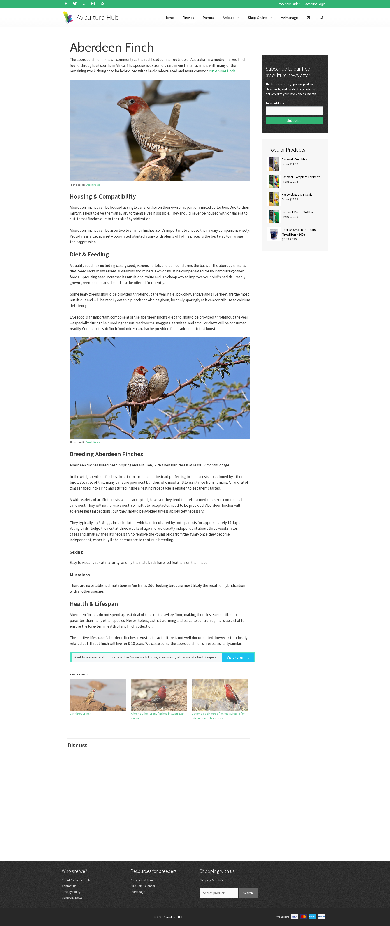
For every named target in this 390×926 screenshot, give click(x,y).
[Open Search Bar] (321, 17)
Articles (228, 18)
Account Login (315, 4)
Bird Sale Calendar (143, 886)
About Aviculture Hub (76, 880)
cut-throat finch (222, 71)
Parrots (208, 18)
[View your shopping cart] (308, 17)
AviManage (289, 18)
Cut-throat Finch (80, 713)
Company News (72, 898)
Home (169, 18)
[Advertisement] (295, 289)
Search (248, 893)
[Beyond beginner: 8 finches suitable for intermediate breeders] (220, 695)
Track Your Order (288, 4)
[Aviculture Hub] (69, 17)
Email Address (275, 103)
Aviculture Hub (98, 17)
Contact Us (69, 886)
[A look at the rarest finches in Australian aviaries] (159, 695)
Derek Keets (93, 184)
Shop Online (257, 18)
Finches (188, 18)
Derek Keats (93, 442)
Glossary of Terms (143, 880)
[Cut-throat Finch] (98, 695)
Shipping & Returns (212, 880)
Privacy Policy (71, 892)
